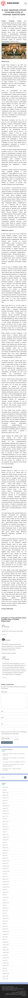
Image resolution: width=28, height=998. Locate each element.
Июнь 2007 (5, 960)
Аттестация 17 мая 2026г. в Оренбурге (11, 761)
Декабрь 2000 (6, 973)
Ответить (4, 634)
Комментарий (4, 691)
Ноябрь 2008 (6, 952)
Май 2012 (5, 939)
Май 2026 (5, 790)
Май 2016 (5, 900)
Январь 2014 (5, 915)
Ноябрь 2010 (6, 944)
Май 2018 (5, 889)
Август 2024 (5, 816)
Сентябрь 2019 (6, 871)
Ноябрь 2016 (6, 897)
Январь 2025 (5, 808)
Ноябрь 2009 (6, 949)
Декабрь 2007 (6, 957)
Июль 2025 (5, 800)
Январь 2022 (5, 847)
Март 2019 (5, 876)
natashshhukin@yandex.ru (20, 992)
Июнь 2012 (5, 936)
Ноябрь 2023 (6, 829)
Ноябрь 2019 (6, 868)
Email (2, 717)
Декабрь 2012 (6, 931)
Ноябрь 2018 (6, 884)
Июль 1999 (5, 978)
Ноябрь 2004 (6, 963)
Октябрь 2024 (6, 813)
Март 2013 (5, 926)
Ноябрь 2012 (6, 934)
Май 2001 (5, 968)
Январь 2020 (5, 863)
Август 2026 (5, 787)
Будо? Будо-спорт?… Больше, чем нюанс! (12, 768)
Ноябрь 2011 (6, 942)
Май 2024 (5, 818)
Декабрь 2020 (6, 860)
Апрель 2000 (5, 976)
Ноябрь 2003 (6, 965)
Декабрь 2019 (6, 866)
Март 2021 (5, 855)
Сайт (2, 723)
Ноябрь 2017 (6, 892)
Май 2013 (5, 923)
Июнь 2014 (5, 910)
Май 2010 (5, 947)
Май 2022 (5, 842)
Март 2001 (5, 970)
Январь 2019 (5, 879)
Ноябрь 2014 (6, 908)
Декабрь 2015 (6, 902)
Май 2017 (5, 894)
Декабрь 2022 (6, 837)
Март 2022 (5, 845)
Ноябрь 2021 (6, 850)
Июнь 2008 (5, 955)
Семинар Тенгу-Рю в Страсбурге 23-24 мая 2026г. (14, 757)
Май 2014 (5, 913)
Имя (2, 711)
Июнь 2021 (5, 853)
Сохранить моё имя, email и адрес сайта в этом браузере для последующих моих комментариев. (14, 732)
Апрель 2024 (5, 821)
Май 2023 (5, 832)
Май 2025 (5, 803)
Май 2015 (5, 905)
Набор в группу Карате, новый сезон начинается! (14, 753)
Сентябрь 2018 (6, 887)
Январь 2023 (5, 834)
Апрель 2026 (5, 792)
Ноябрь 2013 (6, 918)
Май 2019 (5, 873)
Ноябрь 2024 (6, 811)
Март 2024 (5, 824)
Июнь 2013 (5, 921)
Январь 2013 (5, 929)
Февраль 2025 (6, 805)
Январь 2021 (5, 858)
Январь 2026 (5, 795)
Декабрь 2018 (6, 881)
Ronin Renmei (13, 3)
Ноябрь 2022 (6, 839)
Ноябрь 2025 (6, 797)
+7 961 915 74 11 (23, 991)
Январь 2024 (5, 826)
